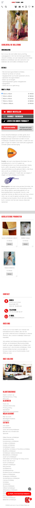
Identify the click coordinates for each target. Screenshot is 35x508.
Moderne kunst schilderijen (11, 472)
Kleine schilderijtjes (9, 474)
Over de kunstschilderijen (11, 429)
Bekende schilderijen (9, 500)
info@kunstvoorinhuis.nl (16, 318)
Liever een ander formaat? (18, 120)
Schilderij (6, 482)
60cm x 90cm (18, 98)
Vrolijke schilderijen (9, 443)
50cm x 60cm (18, 96)
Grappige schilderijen (10, 476)
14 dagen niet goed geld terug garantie (25, 128)
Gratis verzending (9, 127)
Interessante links (8, 439)
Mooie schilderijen (8, 486)
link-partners (7, 466)
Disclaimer (6, 410)
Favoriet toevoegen (15, 116)
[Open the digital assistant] (27, 500)
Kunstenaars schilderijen (11, 441)
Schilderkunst (7, 468)
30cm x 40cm (18, 94)
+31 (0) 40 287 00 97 (15, 312)
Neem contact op (8, 395)
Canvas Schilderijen (9, 498)
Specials (5, 433)
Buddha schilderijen (9, 451)
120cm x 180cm (18, 103)
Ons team (6, 425)
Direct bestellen (14, 111)
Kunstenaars (7, 427)
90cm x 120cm (18, 101)
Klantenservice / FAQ (10, 397)
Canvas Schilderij (8, 480)
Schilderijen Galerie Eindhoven (12, 453)
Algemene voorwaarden (10, 411)
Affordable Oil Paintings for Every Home (16, 459)
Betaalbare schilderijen (10, 455)
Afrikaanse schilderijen (10, 490)
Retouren (6, 399)
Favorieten (6, 420)
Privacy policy (7, 408)
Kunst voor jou (7, 496)
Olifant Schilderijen (9, 488)
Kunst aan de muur (9, 461)
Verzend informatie (9, 406)
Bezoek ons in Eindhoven (11, 431)
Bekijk (9, 244)
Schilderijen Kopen (9, 447)
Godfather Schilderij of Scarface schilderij (16, 449)
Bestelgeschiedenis (9, 418)
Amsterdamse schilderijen (11, 478)
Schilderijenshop (8, 470)
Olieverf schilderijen (9, 464)
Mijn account (7, 417)
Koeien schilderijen (9, 445)
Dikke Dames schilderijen (11, 437)
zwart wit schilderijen (9, 457)
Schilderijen (6, 484)
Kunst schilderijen (8, 463)
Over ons (6, 404)
